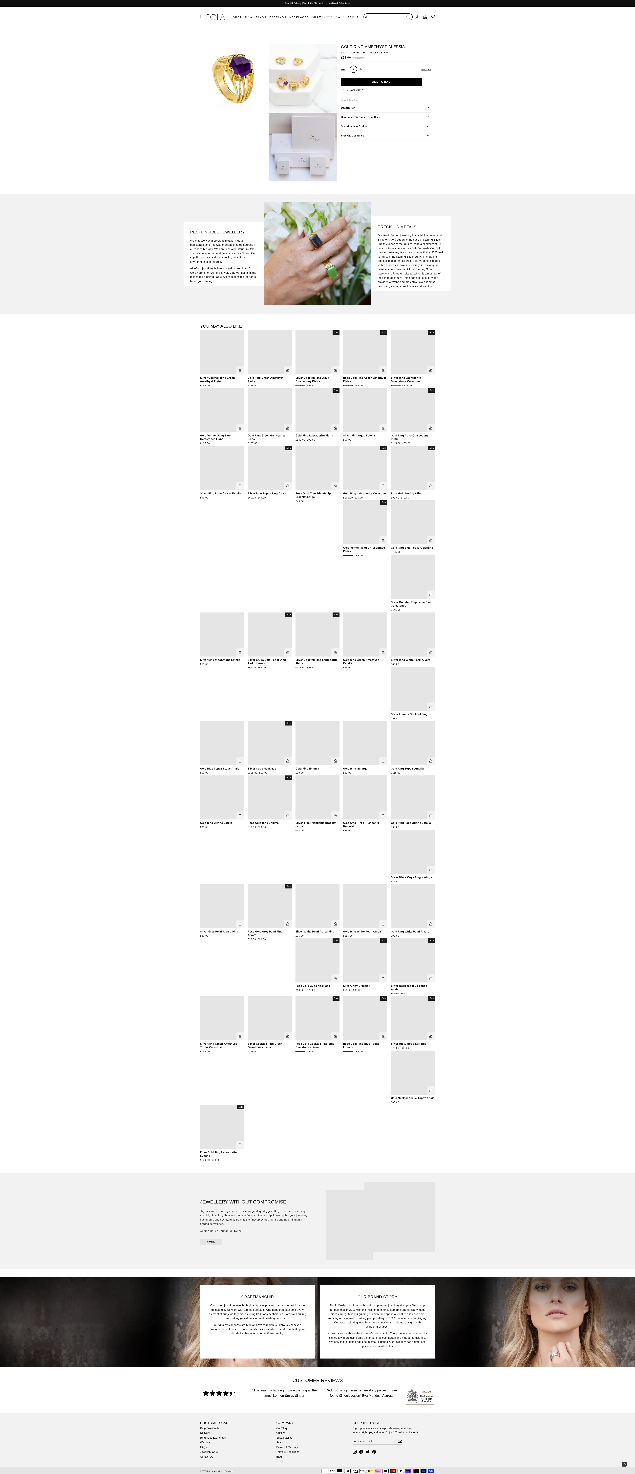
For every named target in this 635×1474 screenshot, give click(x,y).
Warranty (205, 1442)
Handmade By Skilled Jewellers (360, 116)
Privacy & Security (287, 1447)
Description (348, 107)
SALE (340, 17)
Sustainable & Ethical (354, 126)
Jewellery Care (209, 1452)
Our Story (281, 1428)
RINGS (261, 17)
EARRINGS (277, 17)
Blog (279, 1456)
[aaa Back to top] (624, 1464)
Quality (280, 1432)
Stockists (281, 1442)
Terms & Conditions (287, 1452)
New (249, 17)
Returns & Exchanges (213, 1437)
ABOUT (353, 17)
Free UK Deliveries (352, 135)
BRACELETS (322, 17)
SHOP (237, 17)
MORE (211, 1242)
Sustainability (284, 1437)
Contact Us (206, 1456)
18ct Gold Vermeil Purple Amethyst (365, 52)
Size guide (426, 69)
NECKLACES (299, 17)
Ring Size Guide (209, 1428)
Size (343, 70)
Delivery (205, 1432)
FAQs (203, 1447)
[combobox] (388, 16)
